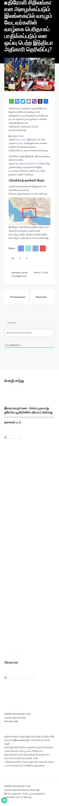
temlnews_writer (19, 272)
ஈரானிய (23, 139)
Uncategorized (18, 276)
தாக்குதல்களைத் (31, 163)
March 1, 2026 (41, 272)
